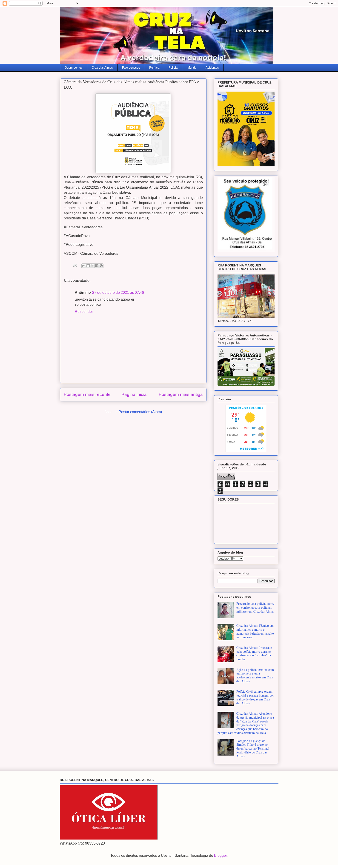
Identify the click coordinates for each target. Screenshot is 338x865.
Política (154, 67)
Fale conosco (131, 67)
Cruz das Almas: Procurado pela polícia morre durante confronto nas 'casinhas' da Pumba (254, 653)
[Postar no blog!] (88, 265)
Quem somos (74, 67)
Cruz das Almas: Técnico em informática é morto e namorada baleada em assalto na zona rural (255, 631)
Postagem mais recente (87, 394)
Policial (173, 67)
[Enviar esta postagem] (74, 265)
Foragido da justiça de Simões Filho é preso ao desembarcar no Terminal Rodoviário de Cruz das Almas (252, 748)
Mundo (191, 67)
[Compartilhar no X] (92, 265)
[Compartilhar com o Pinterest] (101, 265)
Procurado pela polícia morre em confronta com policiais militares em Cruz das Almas (255, 607)
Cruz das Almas (102, 67)
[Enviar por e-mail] (83, 265)
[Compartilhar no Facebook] (97, 265)
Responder (84, 312)
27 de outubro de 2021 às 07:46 (118, 292)
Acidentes (212, 67)
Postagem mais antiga (181, 394)
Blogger (220, 855)
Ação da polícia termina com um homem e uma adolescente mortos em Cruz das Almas (255, 675)
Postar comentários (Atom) (140, 412)
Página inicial (134, 394)
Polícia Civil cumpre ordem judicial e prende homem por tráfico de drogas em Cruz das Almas (255, 697)
